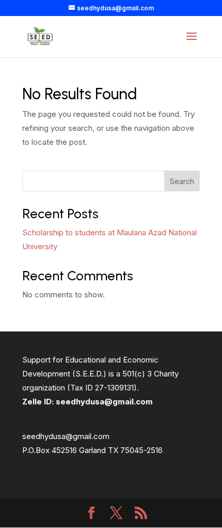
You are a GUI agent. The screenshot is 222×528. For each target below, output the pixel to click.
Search (182, 181)
